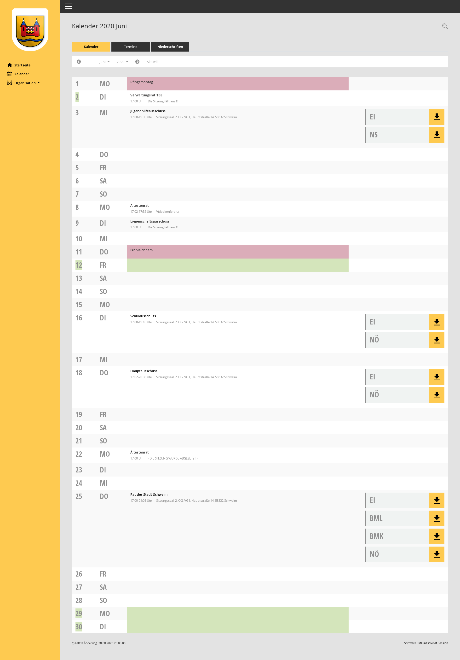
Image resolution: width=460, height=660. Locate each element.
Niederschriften (170, 46)
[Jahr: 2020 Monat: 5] (78, 62)
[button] (30, 82)
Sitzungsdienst (433, 643)
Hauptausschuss (143, 371)
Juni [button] (103, 61)
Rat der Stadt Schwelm (148, 494)
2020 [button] (121, 61)
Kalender (21, 74)
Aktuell (152, 61)
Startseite (22, 65)
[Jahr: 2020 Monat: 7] (137, 62)
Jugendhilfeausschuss (148, 111)
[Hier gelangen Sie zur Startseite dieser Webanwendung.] (30, 29)
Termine (130, 46)
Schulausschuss (143, 316)
